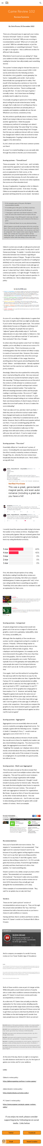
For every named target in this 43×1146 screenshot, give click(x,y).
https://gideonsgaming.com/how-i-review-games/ (19, 1081)
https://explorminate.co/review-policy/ (16, 1093)
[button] (2, 3)
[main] (21, 13)
